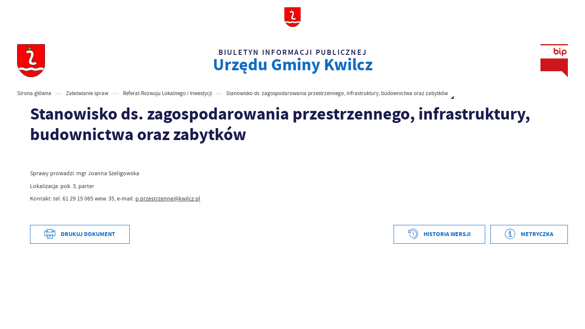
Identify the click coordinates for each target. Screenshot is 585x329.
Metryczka (537, 234)
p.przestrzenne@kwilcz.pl (167, 198)
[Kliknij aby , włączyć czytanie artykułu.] (36, 158)
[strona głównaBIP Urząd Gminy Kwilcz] (31, 60)
